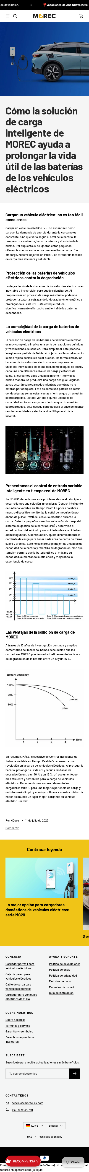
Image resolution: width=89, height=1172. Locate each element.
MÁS (25, 756)
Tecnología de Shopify (50, 1136)
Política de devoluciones (64, 964)
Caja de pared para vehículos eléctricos (18, 976)
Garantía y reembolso (19, 1031)
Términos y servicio (17, 1025)
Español (53, 1125)
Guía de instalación (61, 993)
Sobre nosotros (15, 1020)
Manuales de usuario (62, 987)
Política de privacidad (63, 975)
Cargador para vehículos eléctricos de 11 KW (21, 997)
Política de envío (59, 969)
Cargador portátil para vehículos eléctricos (19, 966)
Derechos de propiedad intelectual (20, 1039)
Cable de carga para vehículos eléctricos (18, 987)
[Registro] (74, 1073)
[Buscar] (15, 16)
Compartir (12, 828)
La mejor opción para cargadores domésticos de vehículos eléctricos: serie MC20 (37, 909)
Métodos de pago (60, 981)
